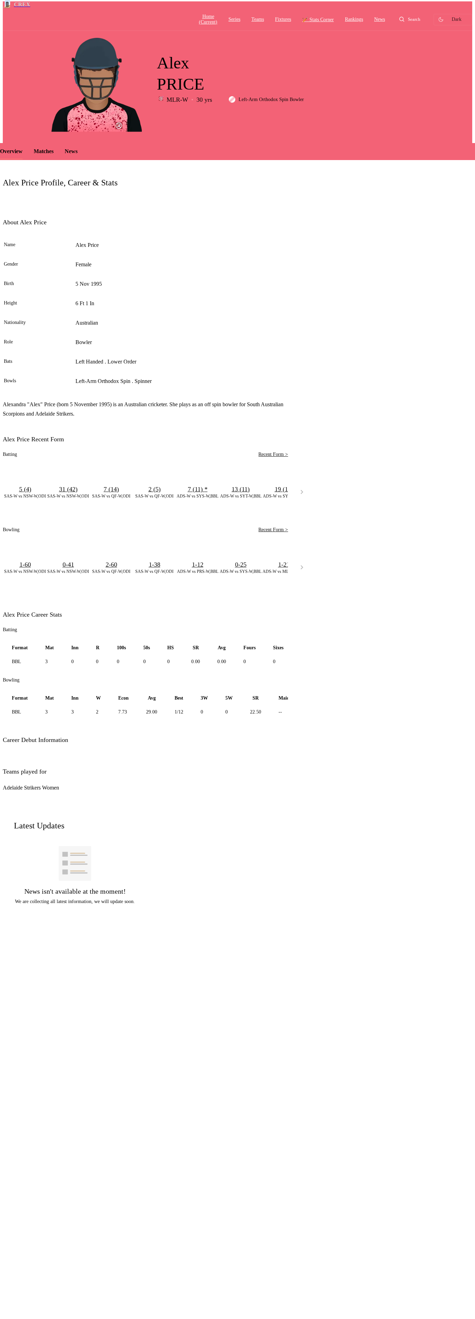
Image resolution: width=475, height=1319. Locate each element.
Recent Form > (273, 454)
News (71, 151)
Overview (11, 151)
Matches (44, 151)
